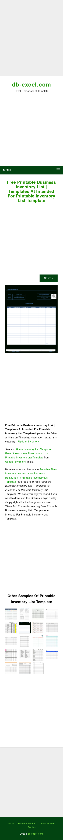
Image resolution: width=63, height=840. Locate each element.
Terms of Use (47, 823)
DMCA (10, 823)
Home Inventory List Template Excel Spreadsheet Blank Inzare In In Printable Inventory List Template (28, 453)
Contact (32, 827)
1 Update (21, 441)
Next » (48, 278)
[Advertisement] (31, 39)
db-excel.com (31, 84)
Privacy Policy (26, 823)
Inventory (33, 441)
